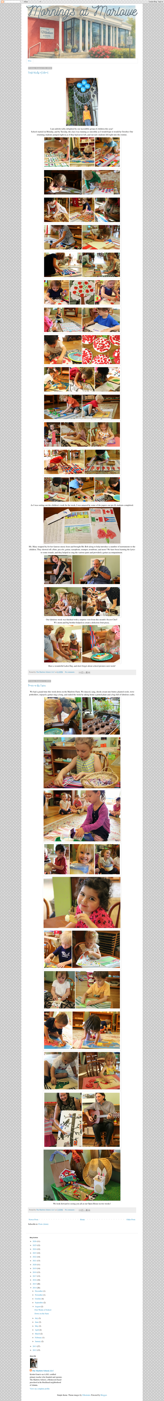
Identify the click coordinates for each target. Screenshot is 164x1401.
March (37, 1333)
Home (29, 61)
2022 (35, 1256)
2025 (35, 1245)
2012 (35, 1350)
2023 (35, 1253)
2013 (35, 1346)
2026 (35, 1241)
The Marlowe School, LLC (43, 1370)
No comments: (70, 672)
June (37, 1322)
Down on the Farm (37, 686)
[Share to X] (84, 672)
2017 (35, 1276)
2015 (35, 1284)
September (39, 1302)
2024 (35, 1249)
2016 (35, 1280)
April (37, 1330)
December (39, 1291)
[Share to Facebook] (87, 672)
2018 (35, 1272)
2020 (35, 1264)
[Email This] (80, 672)
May (37, 1326)
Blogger (104, 1395)
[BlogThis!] (82, 672)
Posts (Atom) (43, 1224)
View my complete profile (40, 1388)
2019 (35, 1268)
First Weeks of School (38, 73)
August (38, 1306)
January (38, 1341)
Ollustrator (86, 1395)
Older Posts (131, 1219)
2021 (35, 1260)
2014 (35, 1287)
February (38, 1337)
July (37, 1318)
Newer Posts (33, 1219)
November (39, 1295)
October (38, 1298)
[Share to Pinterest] (89, 672)
